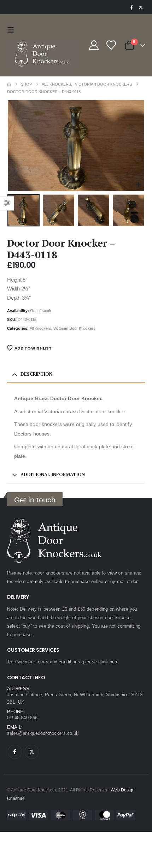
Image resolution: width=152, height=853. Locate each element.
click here (108, 661)
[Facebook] (131, 7)
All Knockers (40, 328)
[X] (140, 7)
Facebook (15, 752)
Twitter (32, 752)
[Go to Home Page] (9, 84)
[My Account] (93, 45)
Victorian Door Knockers (74, 328)
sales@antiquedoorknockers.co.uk (42, 733)
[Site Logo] (42, 54)
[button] (12, 30)
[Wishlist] (111, 45)
